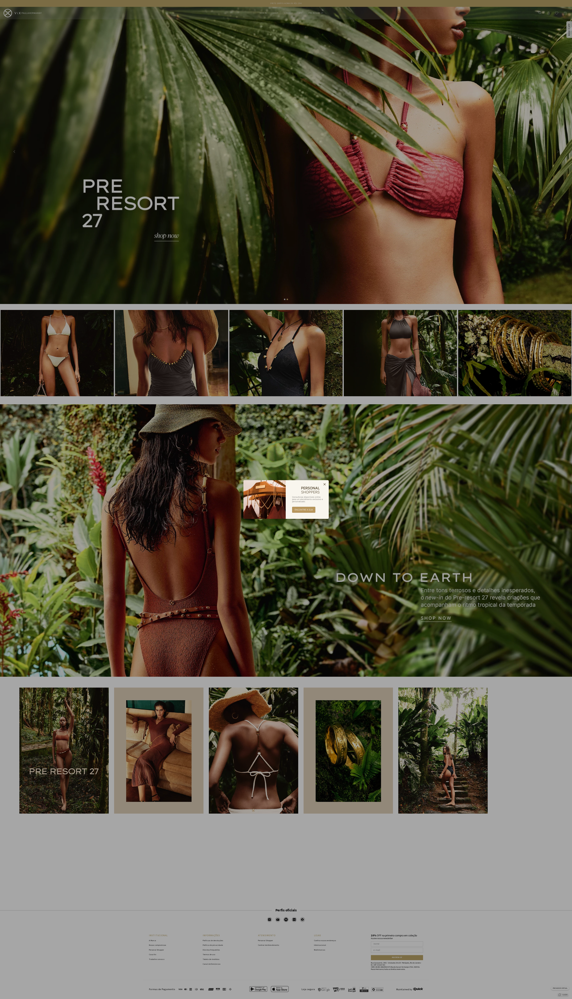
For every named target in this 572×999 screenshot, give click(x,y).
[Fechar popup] (324, 484)
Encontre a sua (304, 509)
